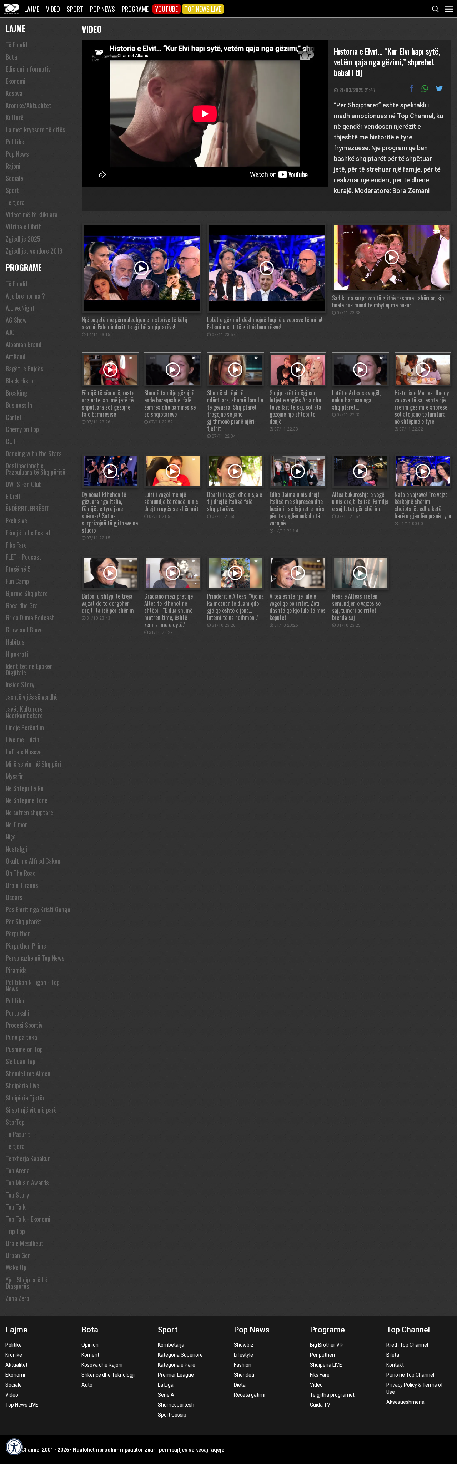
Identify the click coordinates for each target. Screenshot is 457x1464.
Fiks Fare (16, 544)
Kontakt (395, 1365)
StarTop (15, 1122)
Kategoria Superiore (180, 1355)
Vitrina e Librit (23, 226)
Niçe (11, 836)
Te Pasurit (18, 1134)
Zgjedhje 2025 (23, 238)
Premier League (176, 1375)
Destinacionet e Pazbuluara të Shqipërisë (35, 469)
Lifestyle (243, 1355)
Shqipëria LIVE (326, 1365)
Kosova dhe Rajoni (101, 1365)
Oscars (14, 897)
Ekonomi (15, 81)
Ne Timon (17, 824)
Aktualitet (16, 1365)
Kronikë (13, 1355)
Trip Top (15, 1231)
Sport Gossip (172, 1415)
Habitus (15, 641)
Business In (19, 405)
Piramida (16, 970)
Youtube (166, 9)
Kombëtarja (171, 1345)
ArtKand (15, 356)
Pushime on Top (24, 1049)
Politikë (13, 1345)
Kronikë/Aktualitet (28, 105)
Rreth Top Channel (407, 1345)
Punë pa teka (21, 1037)
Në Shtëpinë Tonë (26, 800)
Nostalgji (16, 848)
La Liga (166, 1385)
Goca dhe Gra (22, 605)
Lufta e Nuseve (24, 751)
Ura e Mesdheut (25, 1243)
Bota (11, 56)
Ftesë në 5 (18, 569)
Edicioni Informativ (28, 68)
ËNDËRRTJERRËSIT (27, 508)
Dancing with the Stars (33, 453)
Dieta (240, 1385)
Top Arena (18, 1170)
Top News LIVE (203, 9)
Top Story (17, 1194)
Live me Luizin (22, 739)
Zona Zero (17, 1298)
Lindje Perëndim (25, 727)
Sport (75, 9)
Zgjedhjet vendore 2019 (34, 250)
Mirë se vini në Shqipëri (33, 763)
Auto (86, 1385)
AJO (10, 332)
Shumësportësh (176, 1405)
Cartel (13, 417)
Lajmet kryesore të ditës (35, 129)
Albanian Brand (23, 344)
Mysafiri (15, 776)
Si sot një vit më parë (31, 1109)
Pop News (102, 9)
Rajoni (13, 166)
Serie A (166, 1395)
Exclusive (16, 520)
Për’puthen (322, 1355)
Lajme (31, 9)
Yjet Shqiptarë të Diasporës (26, 1283)
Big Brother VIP (327, 1345)
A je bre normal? (25, 295)
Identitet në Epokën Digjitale (29, 669)
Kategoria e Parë (176, 1365)
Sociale (14, 178)
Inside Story (20, 684)
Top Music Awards (27, 1182)
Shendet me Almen (28, 1073)
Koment (90, 1355)
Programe (135, 9)
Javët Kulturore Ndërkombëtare (24, 712)
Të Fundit (17, 44)
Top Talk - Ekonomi (28, 1219)
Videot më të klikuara (31, 214)
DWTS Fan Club (24, 484)
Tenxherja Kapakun (28, 1158)
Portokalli (17, 1012)
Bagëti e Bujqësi (25, 368)
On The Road (21, 873)
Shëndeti (244, 1375)
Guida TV (320, 1405)
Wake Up (16, 1267)
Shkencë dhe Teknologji (108, 1375)
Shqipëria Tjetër (25, 1097)
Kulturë (15, 117)
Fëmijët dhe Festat (28, 532)
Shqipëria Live (22, 1085)
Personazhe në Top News (35, 957)
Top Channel (408, 1329)
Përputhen (18, 933)
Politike (15, 141)
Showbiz (243, 1345)
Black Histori (21, 380)
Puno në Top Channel (410, 1375)
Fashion (242, 1365)
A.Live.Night (20, 307)
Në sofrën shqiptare (29, 812)
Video (53, 9)
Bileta (392, 1355)
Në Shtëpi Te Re (25, 788)
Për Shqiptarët (23, 921)
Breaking (16, 392)
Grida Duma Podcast (30, 617)
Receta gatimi (249, 1395)
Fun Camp (17, 581)
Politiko (15, 1000)
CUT (11, 441)
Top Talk (16, 1206)
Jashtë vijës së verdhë (32, 696)
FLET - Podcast (23, 556)
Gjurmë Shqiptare (27, 593)
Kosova (14, 93)
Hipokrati (17, 654)
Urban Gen (18, 1255)
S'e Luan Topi (21, 1061)
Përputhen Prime (26, 945)
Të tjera (15, 202)
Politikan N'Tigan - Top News (33, 985)
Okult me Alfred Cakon (33, 860)
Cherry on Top (22, 429)
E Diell (13, 496)
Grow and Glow (23, 629)
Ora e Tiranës (22, 885)
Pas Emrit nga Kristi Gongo (38, 909)
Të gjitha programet (332, 1395)
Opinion (90, 1345)
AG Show (16, 320)
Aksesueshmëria (405, 1402)
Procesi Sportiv (24, 1025)
